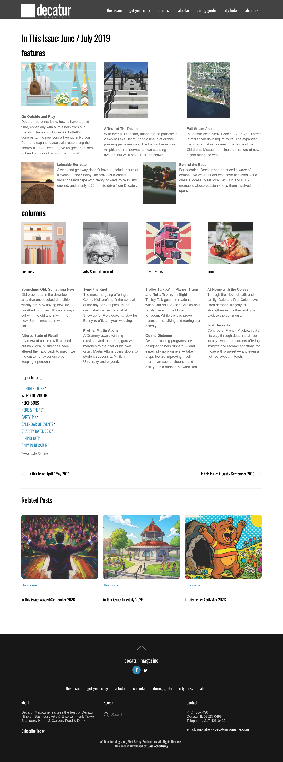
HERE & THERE (31, 410)
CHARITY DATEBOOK (36, 431)
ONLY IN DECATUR (34, 445)
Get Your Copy (139, 10)
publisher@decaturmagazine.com (223, 729)
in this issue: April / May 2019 (49, 473)
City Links (231, 10)
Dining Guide (206, 10)
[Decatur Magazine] (46, 15)
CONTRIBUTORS (32, 388)
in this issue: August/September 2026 (48, 599)
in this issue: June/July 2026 (123, 599)
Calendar (183, 10)
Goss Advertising (158, 746)
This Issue (114, 10)
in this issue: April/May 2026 (205, 599)
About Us (251, 10)
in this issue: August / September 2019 (227, 473)
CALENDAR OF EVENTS (37, 424)
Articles (163, 10)
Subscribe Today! (33, 731)
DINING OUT (30, 438)
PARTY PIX (28, 417)
